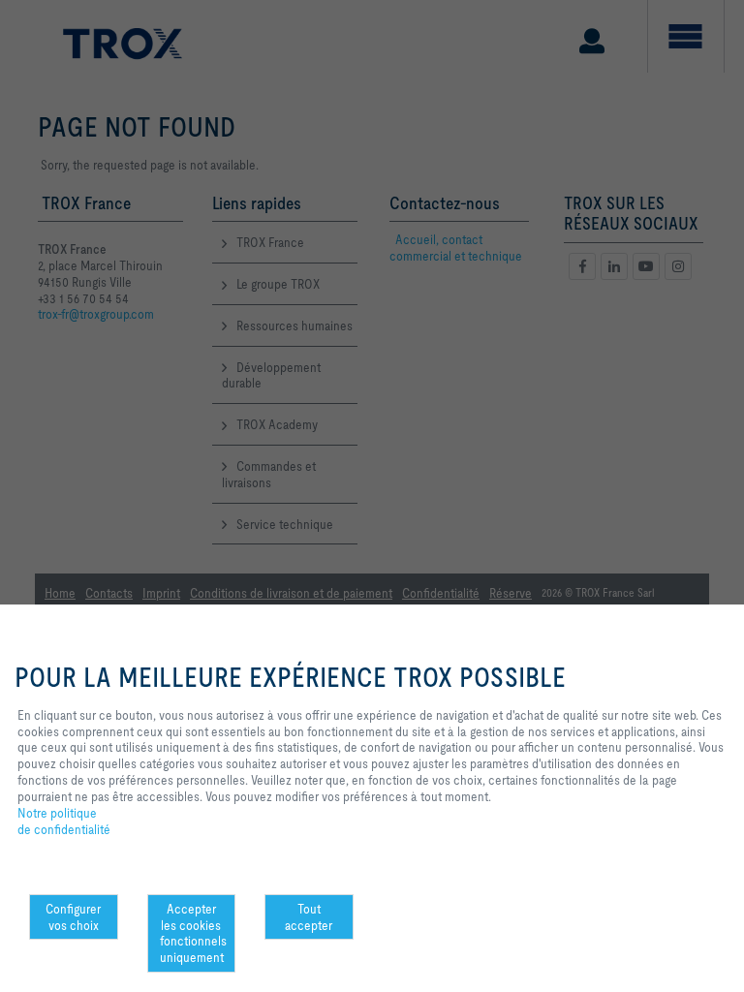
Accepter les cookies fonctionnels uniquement (193, 933)
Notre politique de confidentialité (63, 821)
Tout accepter (308, 917)
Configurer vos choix (73, 917)
